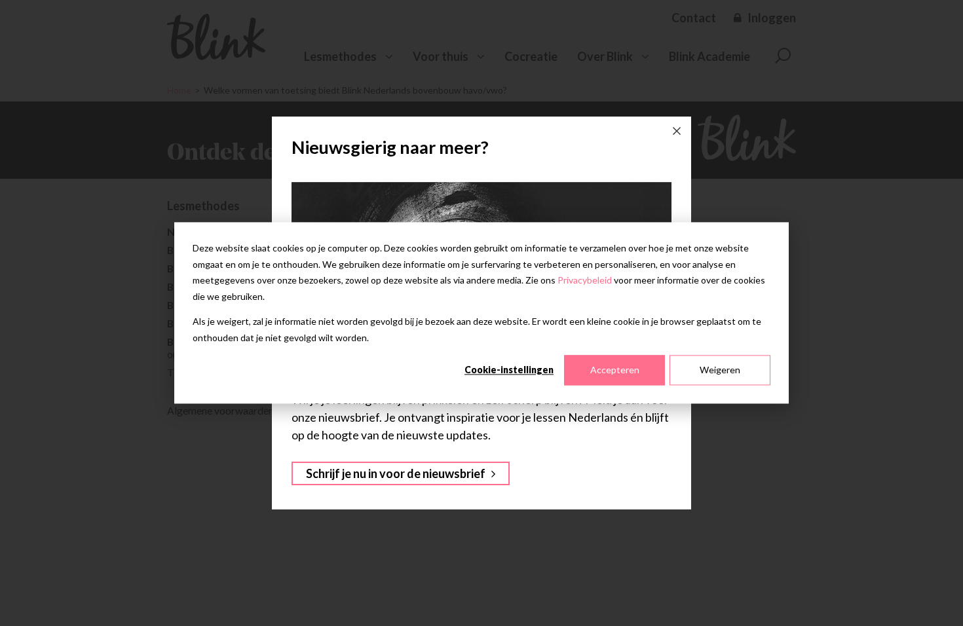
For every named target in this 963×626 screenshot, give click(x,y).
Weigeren (720, 369)
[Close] (676, 131)
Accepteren (614, 369)
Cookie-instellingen (509, 369)
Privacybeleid (584, 279)
